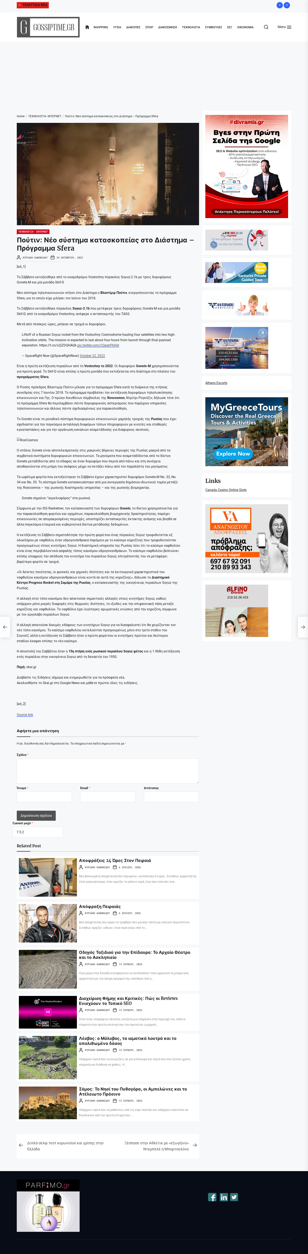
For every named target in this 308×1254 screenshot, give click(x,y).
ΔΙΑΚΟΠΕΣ (133, 27)
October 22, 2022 (92, 356)
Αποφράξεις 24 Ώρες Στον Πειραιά (115, 860)
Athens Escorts (216, 383)
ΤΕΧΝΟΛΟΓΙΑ (191, 27)
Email (85, 788)
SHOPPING (100, 27)
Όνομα (22, 788)
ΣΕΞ (229, 27)
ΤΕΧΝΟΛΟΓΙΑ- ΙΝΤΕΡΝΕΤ (33, 231)
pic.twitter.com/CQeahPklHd (98, 345)
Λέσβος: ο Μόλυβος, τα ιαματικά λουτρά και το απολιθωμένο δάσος (127, 1041)
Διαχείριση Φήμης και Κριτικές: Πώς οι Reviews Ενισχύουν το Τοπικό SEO (128, 1001)
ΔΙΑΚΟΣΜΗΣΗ (167, 27)
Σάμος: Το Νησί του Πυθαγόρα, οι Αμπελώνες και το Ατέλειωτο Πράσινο (133, 1091)
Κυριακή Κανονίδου (35, 257)
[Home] (87, 27)
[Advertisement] (154, 73)
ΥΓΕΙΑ (117, 27)
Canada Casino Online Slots (226, 490)
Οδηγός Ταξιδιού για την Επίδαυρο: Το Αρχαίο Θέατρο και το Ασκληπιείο (134, 955)
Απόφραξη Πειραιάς (100, 906)
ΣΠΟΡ (149, 27)
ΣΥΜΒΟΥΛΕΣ (213, 27)
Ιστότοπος (151, 788)
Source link (25, 715)
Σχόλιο (23, 755)
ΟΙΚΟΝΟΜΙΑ (245, 27)
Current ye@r (23, 823)
